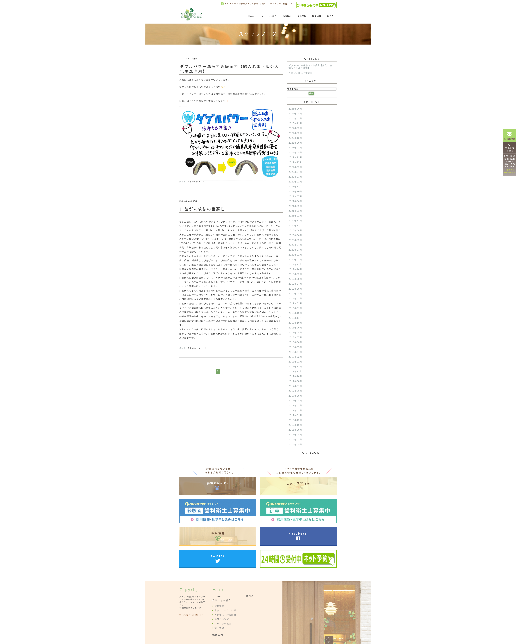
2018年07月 (295, 337)
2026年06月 (295, 109)
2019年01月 (295, 308)
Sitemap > (185, 615)
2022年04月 (295, 172)
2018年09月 (295, 328)
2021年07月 (295, 196)
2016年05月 (295, 444)
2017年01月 (295, 415)
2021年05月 (295, 206)
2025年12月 (295, 123)
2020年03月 (295, 250)
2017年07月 (295, 386)
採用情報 (219, 628)
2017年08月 (295, 381)
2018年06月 (295, 342)
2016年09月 (295, 430)
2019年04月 (295, 294)
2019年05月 (295, 289)
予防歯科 (302, 16)
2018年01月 (295, 362)
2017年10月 (295, 376)
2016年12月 (295, 420)
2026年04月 (295, 113)
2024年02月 (295, 133)
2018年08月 (295, 332)
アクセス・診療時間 (225, 615)
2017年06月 (295, 391)
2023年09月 (295, 143)
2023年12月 (295, 138)
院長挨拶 (219, 606)
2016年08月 (295, 435)
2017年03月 (295, 405)
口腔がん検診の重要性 (202, 209)
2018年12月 (295, 313)
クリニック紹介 (269, 16)
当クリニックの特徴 (225, 610)
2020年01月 (295, 259)
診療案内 (287, 16)
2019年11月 (295, 264)
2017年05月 (295, 396)
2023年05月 (295, 153)
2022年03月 (295, 177)
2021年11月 (295, 187)
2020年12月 (295, 221)
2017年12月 (295, 367)
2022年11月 (295, 162)
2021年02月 (295, 216)
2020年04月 (295, 245)
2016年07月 (295, 440)
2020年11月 (295, 225)
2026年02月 (295, 118)
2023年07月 (295, 148)
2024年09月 (295, 128)
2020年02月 (295, 255)
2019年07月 (295, 284)
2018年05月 (295, 347)
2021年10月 (295, 191)
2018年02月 (295, 357)
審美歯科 (316, 16)
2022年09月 (295, 167)
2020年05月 (295, 240)
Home (251, 16)
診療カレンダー (222, 619)
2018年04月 (295, 352)
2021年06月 (295, 201)
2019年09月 (295, 274)
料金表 (330, 16)
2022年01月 (295, 182)
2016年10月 (295, 425)
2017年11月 (295, 371)
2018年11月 (295, 318)
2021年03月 (295, 211)
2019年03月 (295, 298)
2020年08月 (295, 230)
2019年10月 (295, 269)
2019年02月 (295, 303)
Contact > (197, 615)
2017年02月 (295, 410)
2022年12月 (295, 157)
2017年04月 (295, 401)
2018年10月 (295, 323)
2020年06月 (295, 235)
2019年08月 (295, 279)
